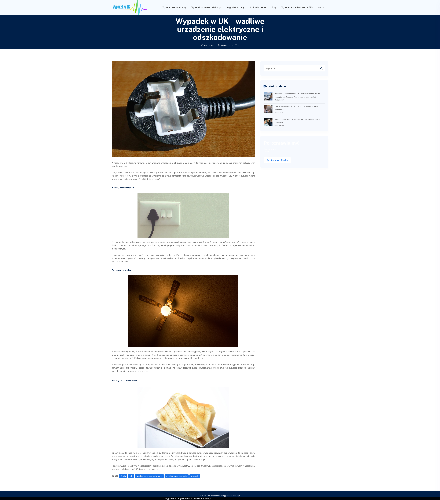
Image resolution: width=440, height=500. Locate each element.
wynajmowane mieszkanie (176, 476)
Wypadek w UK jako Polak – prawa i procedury (188, 498)
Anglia (123, 476)
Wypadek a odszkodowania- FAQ (297, 7)
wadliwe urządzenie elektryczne (149, 476)
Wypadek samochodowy (174, 7)
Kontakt (322, 7)
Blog (274, 7)
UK (131, 476)
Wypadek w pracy (235, 7)
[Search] (323, 68)
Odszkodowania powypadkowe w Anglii (223, 495)
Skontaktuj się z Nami (276, 160)
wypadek (194, 476)
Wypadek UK (225, 45)
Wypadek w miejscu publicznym (206, 7)
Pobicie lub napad (258, 7)
